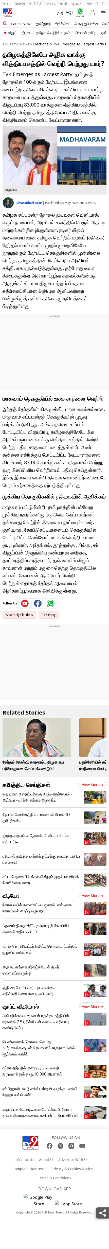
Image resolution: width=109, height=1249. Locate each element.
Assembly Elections (19, 615)
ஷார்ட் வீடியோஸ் (21, 1006)
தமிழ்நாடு (43, 23)
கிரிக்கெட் (62, 23)
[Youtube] (25, 603)
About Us (47, 1159)
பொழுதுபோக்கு (86, 23)
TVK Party (49, 615)
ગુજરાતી (77, 3)
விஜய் (12, 32)
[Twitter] (60, 1146)
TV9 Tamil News (16, 44)
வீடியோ (11, 895)
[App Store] (70, 1205)
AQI (69, 12)
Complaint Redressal (30, 1168)
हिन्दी (7, 3)
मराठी (63, 3)
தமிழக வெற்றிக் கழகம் (53, 32)
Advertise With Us (73, 1159)
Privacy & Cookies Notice (72, 1168)
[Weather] (61, 12)
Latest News (21, 23)
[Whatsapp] (79, 12)
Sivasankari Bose (29, 203)
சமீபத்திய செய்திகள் (26, 784)
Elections (40, 44)
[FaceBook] (49, 1146)
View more (91, 784)
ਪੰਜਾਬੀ (101, 3)
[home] (5, 23)
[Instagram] (71, 1146)
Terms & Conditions (54, 1177)
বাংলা (90, 3)
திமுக (26, 32)
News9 (20, 3)
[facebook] (37, 603)
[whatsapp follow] (50, 603)
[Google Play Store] (39, 1200)
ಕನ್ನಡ (35, 3)
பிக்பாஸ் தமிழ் (85, 32)
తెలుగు (51, 3)
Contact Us (26, 1159)
